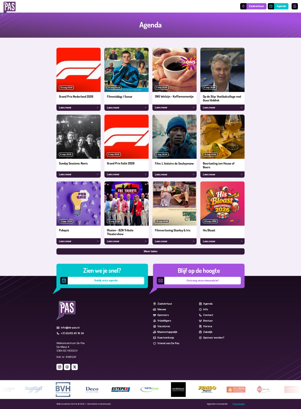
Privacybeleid (239, 404)
